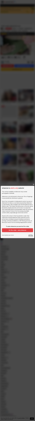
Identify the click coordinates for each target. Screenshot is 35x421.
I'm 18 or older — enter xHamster (17, 230)
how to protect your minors (8, 235)
